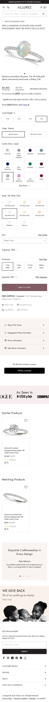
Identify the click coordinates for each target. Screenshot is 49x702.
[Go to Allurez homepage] (25, 7)
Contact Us (16, 299)
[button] (24, 250)
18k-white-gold (12, 460)
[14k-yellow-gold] (8, 460)
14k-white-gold (5, 460)
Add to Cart (24, 287)
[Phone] (8, 7)
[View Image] (24, 396)
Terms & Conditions (21, 698)
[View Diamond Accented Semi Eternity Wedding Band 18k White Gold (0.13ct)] (15, 497)
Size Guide (42, 235)
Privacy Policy (7, 698)
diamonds (5, 463)
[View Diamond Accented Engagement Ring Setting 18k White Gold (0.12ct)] (15, 430)
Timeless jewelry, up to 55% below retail (24, 2)
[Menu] (3, 7)
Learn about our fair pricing (38, 89)
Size (3, 235)
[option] (7, 119)
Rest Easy (43, 259)
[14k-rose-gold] (10, 460)
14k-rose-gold (10, 460)
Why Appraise (41, 277)
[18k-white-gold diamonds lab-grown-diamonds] (12, 460)
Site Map (32, 698)
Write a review (24, 370)
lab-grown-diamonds (8, 463)
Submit (24, 651)
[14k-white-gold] (5, 460)
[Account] (41, 7)
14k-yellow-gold (8, 460)
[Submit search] (43, 14)
